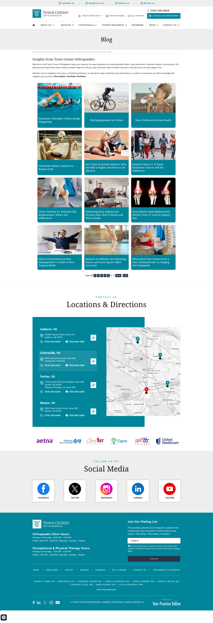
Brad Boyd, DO (66, 581)
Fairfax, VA (123, 3)
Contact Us (106, 297)
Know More (59, 115)
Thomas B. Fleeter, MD (90, 581)
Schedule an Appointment (166, 16)
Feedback (100, 570)
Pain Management (106, 590)
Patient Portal (117, 16)
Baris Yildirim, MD (105, 585)
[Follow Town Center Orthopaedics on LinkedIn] (39, 602)
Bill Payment (137, 16)
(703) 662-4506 (76, 341)
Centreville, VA (96, 3)
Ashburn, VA (68, 3)
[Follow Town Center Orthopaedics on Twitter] (45, 602)
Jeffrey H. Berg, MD (44, 581)
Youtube (169, 498)
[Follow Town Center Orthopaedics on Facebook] (34, 602)
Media (104, 52)
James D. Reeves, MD (168, 581)
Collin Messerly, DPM (131, 585)
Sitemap (84, 570)
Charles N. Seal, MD (82, 585)
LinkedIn (138, 498)
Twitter (75, 498)
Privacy (69, 570)
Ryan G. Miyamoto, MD (117, 581)
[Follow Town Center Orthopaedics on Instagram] (51, 602)
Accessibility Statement (166, 570)
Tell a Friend (119, 570)
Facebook (43, 498)
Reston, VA (149, 3)
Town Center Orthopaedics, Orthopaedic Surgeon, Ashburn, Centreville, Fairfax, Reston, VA (66, 52)
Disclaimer (52, 570)
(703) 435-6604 (159, 10)
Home (34, 25)
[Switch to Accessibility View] (4, 617)
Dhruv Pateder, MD (143, 581)
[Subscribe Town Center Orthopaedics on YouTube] (57, 602)
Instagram (106, 498)
